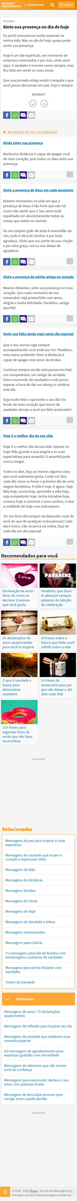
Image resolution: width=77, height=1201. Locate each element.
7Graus (33, 1191)
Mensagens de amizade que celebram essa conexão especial (37, 1038)
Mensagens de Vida (20, 869)
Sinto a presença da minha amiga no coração (38, 276)
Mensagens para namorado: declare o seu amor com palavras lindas (36, 1082)
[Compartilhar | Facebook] (6, 115)
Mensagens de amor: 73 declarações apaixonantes (32, 1013)
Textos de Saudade (20, 982)
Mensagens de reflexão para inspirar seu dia (38, 1026)
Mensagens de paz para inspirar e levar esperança (35, 842)
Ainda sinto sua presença (23, 142)
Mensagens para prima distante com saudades (33, 969)
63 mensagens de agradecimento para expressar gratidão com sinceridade (33, 1053)
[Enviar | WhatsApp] (15, 115)
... (70, 174)
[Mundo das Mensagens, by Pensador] (20, 5)
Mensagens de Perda (21, 901)
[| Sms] (23, 115)
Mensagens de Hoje (20, 911)
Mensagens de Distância (24, 880)
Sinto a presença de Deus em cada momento (38, 190)
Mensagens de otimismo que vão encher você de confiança (35, 1067)
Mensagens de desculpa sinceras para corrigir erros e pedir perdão (33, 1096)
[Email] (31, 115)
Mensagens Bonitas (20, 890)
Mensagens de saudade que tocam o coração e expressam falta (33, 857)
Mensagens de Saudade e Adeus (30, 921)
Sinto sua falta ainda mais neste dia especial (38, 333)
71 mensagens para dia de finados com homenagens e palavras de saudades (35, 955)
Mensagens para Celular (24, 942)
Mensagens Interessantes (25, 932)
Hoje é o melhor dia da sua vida (28, 435)
